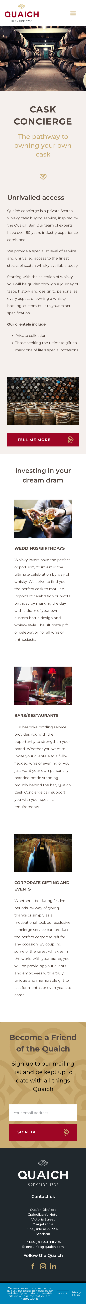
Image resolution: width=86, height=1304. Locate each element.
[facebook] (33, 1266)
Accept (62, 1293)
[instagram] (43, 1266)
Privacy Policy (76, 1293)
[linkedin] (53, 1266)
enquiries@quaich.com (45, 1247)
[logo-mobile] (22, 6)
